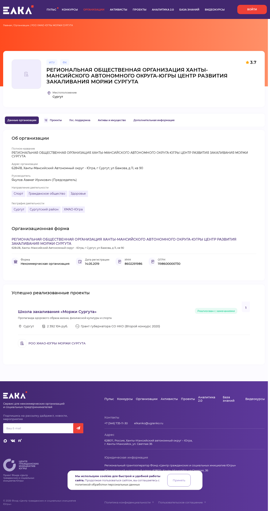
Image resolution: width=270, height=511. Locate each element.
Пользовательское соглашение (180, 502)
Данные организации (21, 120)
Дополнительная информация (154, 120)
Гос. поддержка (79, 120)
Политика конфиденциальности (127, 502)
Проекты (139, 9)
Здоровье (78, 193)
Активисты (118, 9)
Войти (252, 9)
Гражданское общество (47, 193)
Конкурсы (70, 9)
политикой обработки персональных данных (107, 484)
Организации (93, 9)
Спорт (18, 193)
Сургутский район (44, 209)
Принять (179, 480)
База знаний (189, 9)
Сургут (19, 209)
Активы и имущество (112, 120)
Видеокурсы (215, 9)
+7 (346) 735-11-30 (116, 423)
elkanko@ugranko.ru (148, 423)
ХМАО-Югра (73, 209)
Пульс (51, 9)
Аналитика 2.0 (163, 9)
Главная (7, 25)
